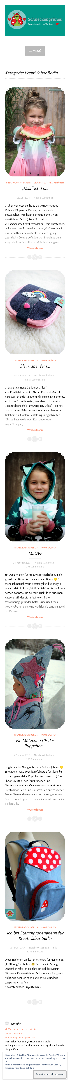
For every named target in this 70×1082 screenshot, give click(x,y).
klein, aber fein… (35, 366)
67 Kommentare (35, 951)
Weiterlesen (39, 248)
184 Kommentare (35, 759)
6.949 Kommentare (35, 379)
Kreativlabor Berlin (18, 182)
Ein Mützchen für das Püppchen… (35, 743)
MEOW (35, 553)
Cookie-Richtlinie (26, 1067)
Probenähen (56, 182)
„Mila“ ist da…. (35, 188)
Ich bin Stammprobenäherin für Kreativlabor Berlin (35, 935)
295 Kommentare (35, 566)
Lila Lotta (40, 182)
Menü (37, 50)
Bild (55, 947)
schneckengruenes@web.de (20, 1037)
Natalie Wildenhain (43, 197)
